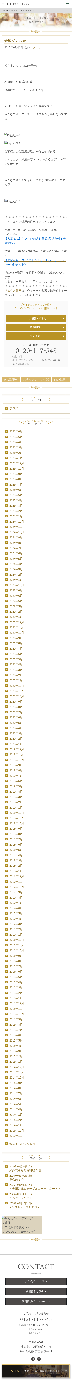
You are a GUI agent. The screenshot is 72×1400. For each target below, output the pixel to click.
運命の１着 (20, 1177)
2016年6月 (16, 971)
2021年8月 (16, 643)
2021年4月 (16, 664)
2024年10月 (16, 532)
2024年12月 (16, 521)
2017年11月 (16, 881)
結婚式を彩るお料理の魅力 (26, 1168)
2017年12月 (16, 876)
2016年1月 (16, 998)
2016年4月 (16, 982)
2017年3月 (16, 923)
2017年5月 (16, 913)
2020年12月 (16, 685)
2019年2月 (16, 802)
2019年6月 (16, 781)
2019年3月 (16, 796)
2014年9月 (16, 1082)
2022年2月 (16, 611)
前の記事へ (61, 379)
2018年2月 (16, 865)
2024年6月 (16, 553)
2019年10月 (16, 759)
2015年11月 (16, 1008)
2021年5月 (16, 659)
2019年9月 (16, 765)
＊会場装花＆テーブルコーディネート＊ (35, 1186)
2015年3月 (16, 1051)
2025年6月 (16, 489)
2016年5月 (16, 976)
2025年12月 (16, 463)
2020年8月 (16, 706)
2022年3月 (16, 606)
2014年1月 (16, 1125)
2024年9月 (16, 537)
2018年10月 (16, 823)
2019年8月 (16, 770)
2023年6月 (16, 590)
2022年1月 (16, 616)
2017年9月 (16, 892)
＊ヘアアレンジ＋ (20, 1196)
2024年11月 (16, 526)
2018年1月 (16, 871)
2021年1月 (16, 680)
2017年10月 (16, 886)
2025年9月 (16, 473)
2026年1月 (16, 458)
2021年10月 (16, 632)
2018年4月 (16, 855)
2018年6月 (16, 844)
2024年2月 (16, 574)
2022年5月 (16, 600)
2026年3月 (16, 447)
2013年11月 (16, 1135)
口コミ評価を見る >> (15, 1227)
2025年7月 (16, 484)
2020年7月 (16, 712)
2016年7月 (16, 966)
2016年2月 (16, 992)
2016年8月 (16, 961)
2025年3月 (16, 505)
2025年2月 (16, 510)
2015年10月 (16, 1013)
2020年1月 (16, 744)
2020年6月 (16, 717)
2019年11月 (16, 754)
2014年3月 (16, 1114)
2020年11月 (16, 690)
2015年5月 (16, 1040)
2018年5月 (16, 849)
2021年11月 (16, 627)
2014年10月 (16, 1077)
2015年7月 (16, 1029)
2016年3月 (16, 987)
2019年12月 (16, 749)
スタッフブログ (16, 10)
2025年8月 (16, 479)
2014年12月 (16, 1067)
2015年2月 (16, 1056)
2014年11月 (16, 1072)
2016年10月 (16, 950)
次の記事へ (11, 379)
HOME (5, 10)
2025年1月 (16, 516)
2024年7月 (16, 548)
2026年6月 (16, 431)
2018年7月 (16, 839)
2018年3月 (16, 860)
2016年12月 (16, 939)
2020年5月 (16, 722)
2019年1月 (16, 807)
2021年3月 (16, 669)
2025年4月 (16, 500)
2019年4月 (16, 791)
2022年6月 (16, 595)
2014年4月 (16, 1109)
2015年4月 (16, 1045)
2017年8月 (16, 897)
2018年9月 (16, 828)
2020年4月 (16, 728)
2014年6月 (16, 1098)
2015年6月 (16, 1035)
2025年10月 (16, 468)
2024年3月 (16, 569)
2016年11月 (16, 945)
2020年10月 (16, 696)
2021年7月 (16, 648)
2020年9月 (16, 701)
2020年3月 (16, 733)
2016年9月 (16, 955)
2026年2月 (16, 452)
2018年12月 (16, 812)
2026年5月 (16, 436)
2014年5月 (16, 1104)
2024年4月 (16, 563)
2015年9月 (16, 1019)
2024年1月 (16, 579)
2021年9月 (16, 638)
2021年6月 (16, 653)
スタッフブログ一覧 (36, 379)
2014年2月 (16, 1119)
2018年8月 (16, 833)
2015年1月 (16, 1061)
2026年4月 (16, 442)
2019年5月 (16, 786)
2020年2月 (16, 738)
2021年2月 (16, 675)
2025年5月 (16, 495)
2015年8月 (16, 1024)
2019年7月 (16, 775)
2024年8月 (16, 542)
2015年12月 (16, 1003)
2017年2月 (16, 929)
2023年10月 (16, 585)
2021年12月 (16, 622)
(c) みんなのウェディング (18, 1231)
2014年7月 (16, 1093)
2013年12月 (16, 1130)
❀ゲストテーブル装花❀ (24, 1205)
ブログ (37, 47)
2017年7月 (16, 902)
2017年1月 (16, 934)
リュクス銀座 (12, 290)
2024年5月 (16, 558)
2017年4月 (16, 918)
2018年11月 (16, 818)
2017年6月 (16, 908)
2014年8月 (16, 1088)
